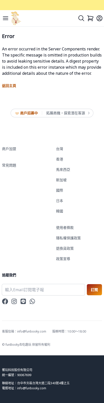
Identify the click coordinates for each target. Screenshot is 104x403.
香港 (59, 159)
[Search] (81, 18)
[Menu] (5, 18)
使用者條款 (65, 227)
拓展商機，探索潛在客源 (65, 113)
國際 (59, 190)
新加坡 (61, 179)
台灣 (59, 148)
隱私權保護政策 (68, 237)
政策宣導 (63, 258)
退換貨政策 (65, 248)
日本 (59, 200)
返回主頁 (9, 85)
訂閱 (94, 289)
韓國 (59, 211)
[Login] (99, 18)
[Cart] (90, 18)
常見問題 (9, 165)
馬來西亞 (63, 169)
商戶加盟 (9, 148)
